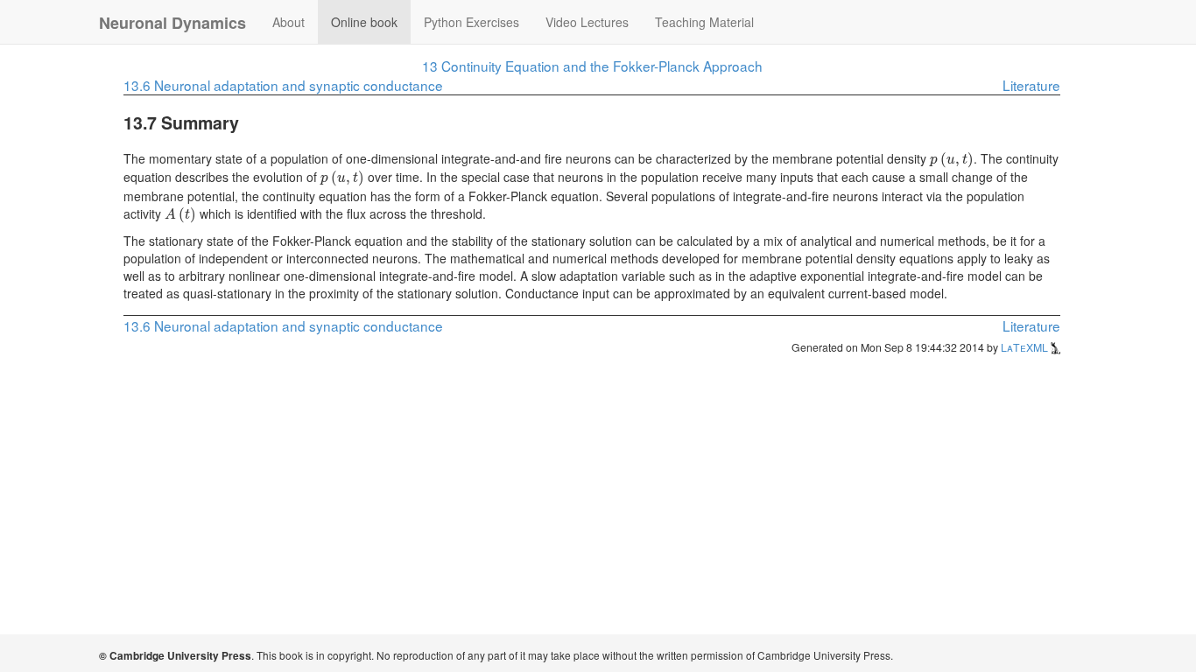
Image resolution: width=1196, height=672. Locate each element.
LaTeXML (1026, 347)
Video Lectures (587, 22)
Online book (364, 22)
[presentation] (952, 158)
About (288, 22)
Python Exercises (471, 22)
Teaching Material (704, 22)
